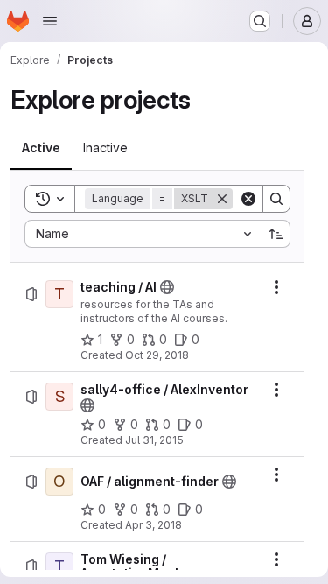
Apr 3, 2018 (153, 524)
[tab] (41, 148)
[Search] (276, 199)
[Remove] (222, 198)
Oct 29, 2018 (157, 355)
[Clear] (248, 198)
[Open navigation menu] (50, 21)
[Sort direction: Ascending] (276, 234)
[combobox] (143, 234)
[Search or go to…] (259, 21)
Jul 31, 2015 (154, 440)
